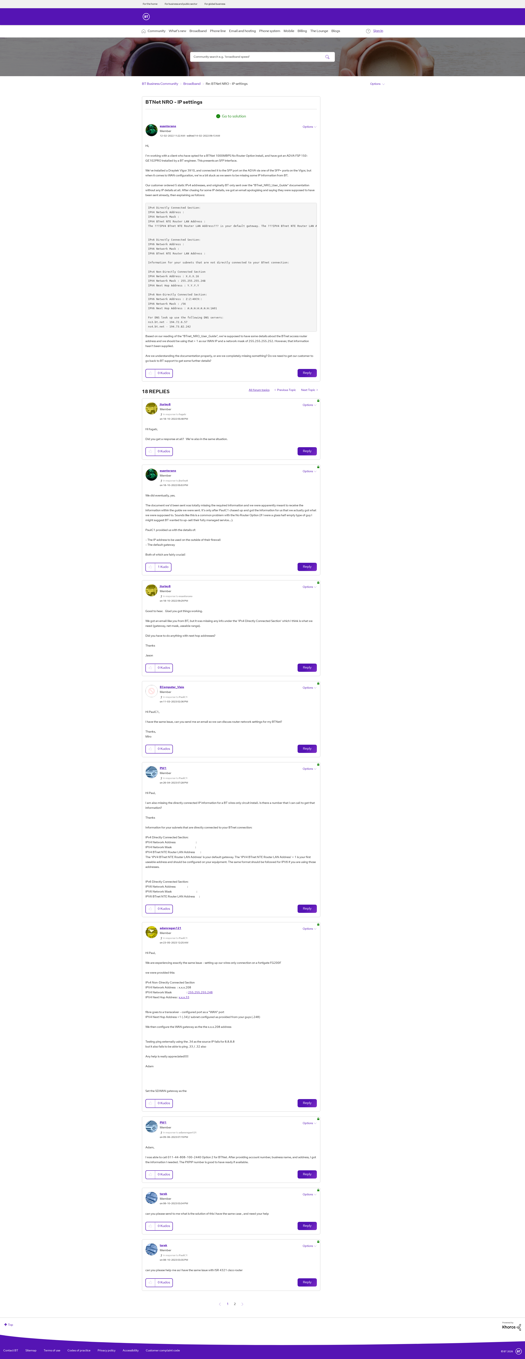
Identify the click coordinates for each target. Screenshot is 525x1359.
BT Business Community (160, 84)
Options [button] (375, 84)
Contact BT (10, 1350)
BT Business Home (146, 16)
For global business (214, 4)
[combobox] (262, 57)
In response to (174, 414)
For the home (150, 4)
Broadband (198, 31)
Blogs (335, 31)
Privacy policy (106, 1350)
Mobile (289, 31)
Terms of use (52, 1350)
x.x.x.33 (184, 997)
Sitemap (31, 1350)
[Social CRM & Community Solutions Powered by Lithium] (511, 1326)
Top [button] (10, 1325)
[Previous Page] (220, 1304)
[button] (150, 373)
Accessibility (131, 1350)
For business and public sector (181, 4)
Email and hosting (242, 31)
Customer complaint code (163, 1350)
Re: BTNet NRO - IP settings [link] (227, 84)
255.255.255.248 (200, 992)
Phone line (218, 31)
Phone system (269, 31)
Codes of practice (78, 1350)
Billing (302, 31)
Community (156, 31)
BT (519, 1351)
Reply (307, 373)
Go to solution (234, 116)
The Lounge (319, 31)
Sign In (378, 31)
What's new (177, 31)
